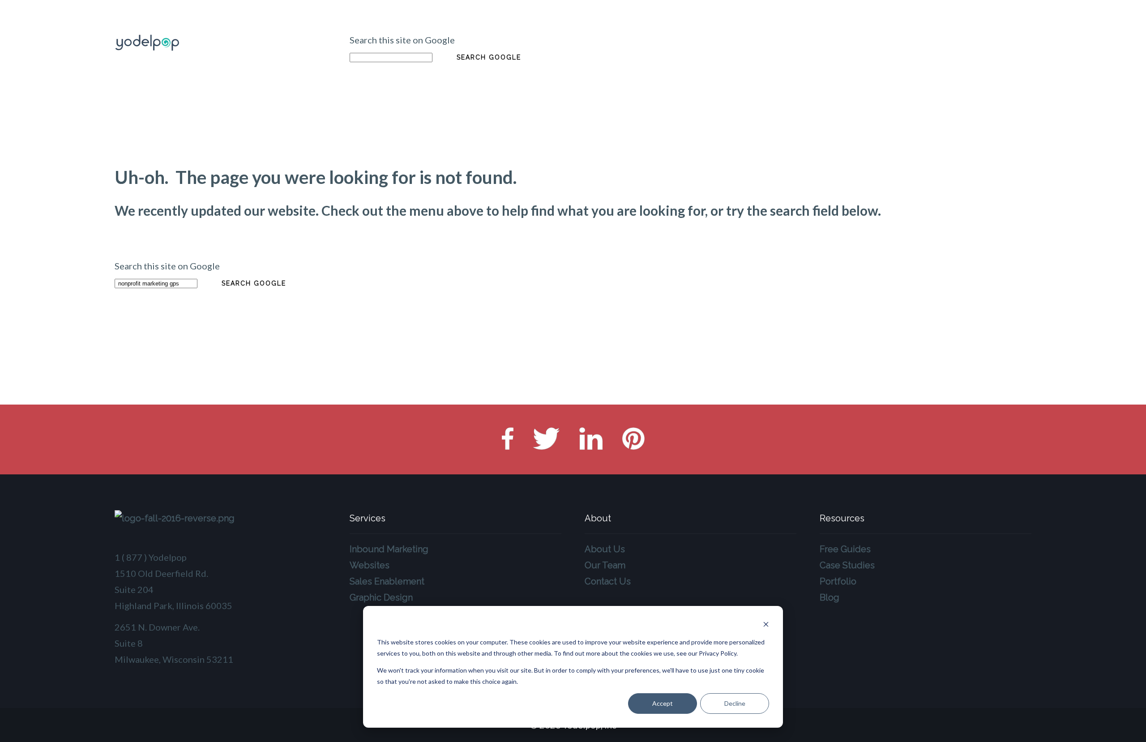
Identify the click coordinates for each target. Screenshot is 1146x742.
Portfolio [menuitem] (838, 581)
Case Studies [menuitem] (847, 565)
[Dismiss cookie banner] (766, 625)
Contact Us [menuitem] (608, 581)
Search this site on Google (402, 39)
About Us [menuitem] (605, 549)
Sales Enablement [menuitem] (387, 581)
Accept (662, 703)
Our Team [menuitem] (605, 565)
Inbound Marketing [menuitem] (389, 549)
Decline (734, 703)
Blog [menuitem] (829, 597)
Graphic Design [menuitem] (381, 597)
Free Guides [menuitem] (845, 549)
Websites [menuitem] (369, 565)
